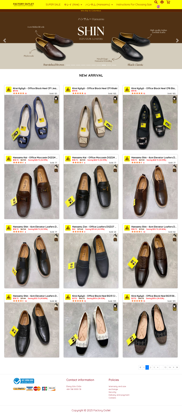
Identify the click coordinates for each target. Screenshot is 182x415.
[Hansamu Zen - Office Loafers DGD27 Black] (91, 260)
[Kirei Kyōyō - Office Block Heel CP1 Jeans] (31, 122)
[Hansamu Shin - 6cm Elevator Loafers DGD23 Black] (31, 329)
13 (165, 367)
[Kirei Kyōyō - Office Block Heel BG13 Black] (150, 329)
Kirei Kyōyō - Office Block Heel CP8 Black (154, 88)
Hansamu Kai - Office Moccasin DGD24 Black (95, 157)
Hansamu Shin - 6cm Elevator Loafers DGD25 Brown (154, 157)
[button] (4, 40)
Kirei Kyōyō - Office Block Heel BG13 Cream (95, 295)
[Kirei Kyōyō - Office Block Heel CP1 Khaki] (91, 122)
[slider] (18, 93)
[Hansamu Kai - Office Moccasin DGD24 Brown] (31, 191)
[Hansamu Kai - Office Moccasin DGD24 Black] (91, 191)
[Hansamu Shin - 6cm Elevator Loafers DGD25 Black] (31, 260)
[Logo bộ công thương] (23, 381)
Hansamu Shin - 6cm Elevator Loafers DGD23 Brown (154, 226)
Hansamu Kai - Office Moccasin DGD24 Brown (35, 157)
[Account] (162, 2)
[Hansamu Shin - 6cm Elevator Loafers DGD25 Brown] (150, 191)
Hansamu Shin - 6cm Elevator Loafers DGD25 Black (35, 226)
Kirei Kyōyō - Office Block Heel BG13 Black (154, 295)
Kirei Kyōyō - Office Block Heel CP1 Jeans (35, 88)
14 (170, 367)
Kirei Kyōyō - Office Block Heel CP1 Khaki (94, 88)
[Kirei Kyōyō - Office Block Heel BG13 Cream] (91, 329)
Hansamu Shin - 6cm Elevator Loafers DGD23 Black (35, 295)
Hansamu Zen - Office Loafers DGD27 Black (95, 226)
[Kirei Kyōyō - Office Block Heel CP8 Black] (150, 122)
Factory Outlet (101, 410)
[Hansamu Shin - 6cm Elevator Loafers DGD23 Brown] (150, 260)
